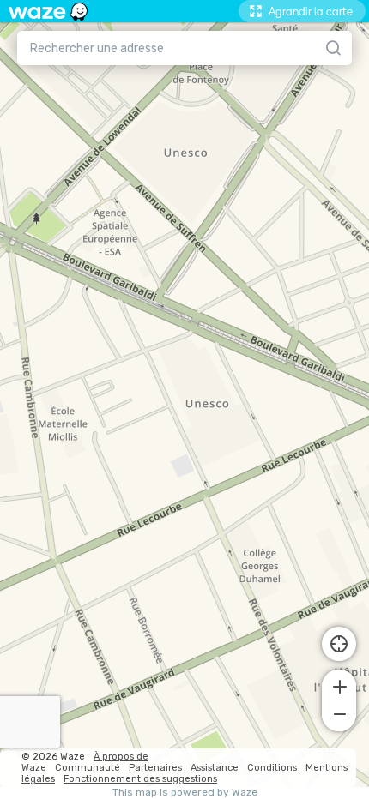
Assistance (215, 767)
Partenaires (155, 767)
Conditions (272, 767)
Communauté (87, 767)
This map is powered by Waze (184, 792)
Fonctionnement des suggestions (140, 778)
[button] (339, 685)
